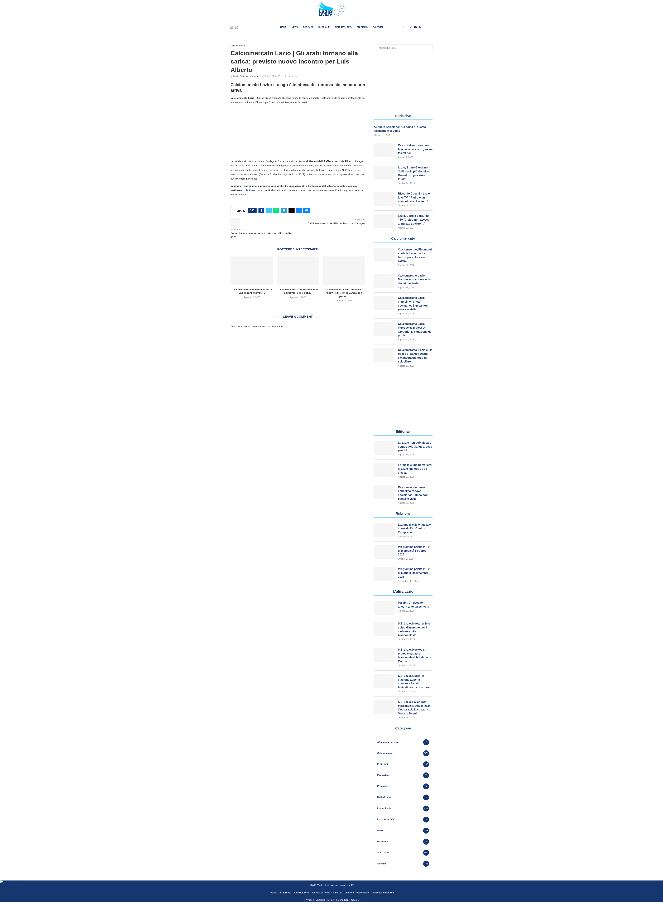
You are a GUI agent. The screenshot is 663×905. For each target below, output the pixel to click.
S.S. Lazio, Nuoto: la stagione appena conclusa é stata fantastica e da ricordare (414, 681)
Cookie (355, 899)
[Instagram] (411, 27)
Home (283, 27)
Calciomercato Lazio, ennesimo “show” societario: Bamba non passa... (343, 293)
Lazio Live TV (346, 885)
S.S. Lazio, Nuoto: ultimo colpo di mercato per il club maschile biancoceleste (414, 629)
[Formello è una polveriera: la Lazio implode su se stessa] (384, 470)
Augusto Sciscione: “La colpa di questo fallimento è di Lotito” (400, 128)
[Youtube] (415, 27)
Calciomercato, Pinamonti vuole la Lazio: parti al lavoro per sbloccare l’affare (415, 255)
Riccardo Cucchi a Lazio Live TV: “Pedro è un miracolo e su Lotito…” (414, 197)
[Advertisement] (297, 131)
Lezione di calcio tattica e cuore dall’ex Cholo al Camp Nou (414, 528)
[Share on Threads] (292, 210)
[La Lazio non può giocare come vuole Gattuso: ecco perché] (384, 448)
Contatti (378, 27)
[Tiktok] (424, 27)
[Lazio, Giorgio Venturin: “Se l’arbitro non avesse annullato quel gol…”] (384, 221)
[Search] (431, 27)
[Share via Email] (306, 210)
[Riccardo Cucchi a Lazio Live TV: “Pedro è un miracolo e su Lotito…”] (384, 199)
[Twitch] (420, 27)
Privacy (308, 899)
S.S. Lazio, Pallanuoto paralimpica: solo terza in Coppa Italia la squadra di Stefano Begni (414, 707)
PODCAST (308, 27)
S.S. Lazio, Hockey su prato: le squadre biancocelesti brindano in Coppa (414, 655)
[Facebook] (403, 27)
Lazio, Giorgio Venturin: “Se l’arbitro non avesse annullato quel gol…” (413, 219)
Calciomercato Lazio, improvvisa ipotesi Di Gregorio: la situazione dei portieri (415, 329)
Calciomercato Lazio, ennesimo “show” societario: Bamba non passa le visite (413, 303)
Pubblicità (319, 899)
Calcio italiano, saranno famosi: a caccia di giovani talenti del (415, 149)
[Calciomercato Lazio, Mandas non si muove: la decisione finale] (298, 271)
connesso (249, 326)
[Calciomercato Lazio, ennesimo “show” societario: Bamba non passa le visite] (344, 271)
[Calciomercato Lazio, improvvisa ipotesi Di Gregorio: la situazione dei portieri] (384, 329)
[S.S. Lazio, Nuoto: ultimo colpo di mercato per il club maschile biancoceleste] (384, 629)
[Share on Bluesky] (299, 210)
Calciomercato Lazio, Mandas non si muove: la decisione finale (414, 279)
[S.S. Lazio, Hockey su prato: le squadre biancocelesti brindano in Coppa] (384, 655)
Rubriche (324, 27)
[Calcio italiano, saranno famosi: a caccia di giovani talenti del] (384, 150)
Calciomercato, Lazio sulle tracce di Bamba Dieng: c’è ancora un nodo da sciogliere (415, 356)
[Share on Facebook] (261, 210)
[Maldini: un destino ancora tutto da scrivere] (384, 608)
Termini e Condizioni (338, 899)
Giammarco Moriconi (250, 76)
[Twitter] (407, 27)
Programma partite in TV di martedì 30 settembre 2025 (414, 573)
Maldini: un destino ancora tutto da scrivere (413, 604)
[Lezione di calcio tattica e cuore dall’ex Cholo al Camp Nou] (384, 530)
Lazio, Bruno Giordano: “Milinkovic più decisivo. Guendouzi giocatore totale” (414, 173)
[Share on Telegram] (284, 210)
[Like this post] (253, 210)
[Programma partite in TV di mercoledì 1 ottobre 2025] (384, 552)
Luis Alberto (249, 190)
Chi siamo (362, 27)
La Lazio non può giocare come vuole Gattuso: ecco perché (415, 446)
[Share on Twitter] (269, 210)
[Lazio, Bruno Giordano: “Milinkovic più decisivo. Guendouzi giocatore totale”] (384, 173)
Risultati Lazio (343, 27)
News (295, 27)
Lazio (322, 170)
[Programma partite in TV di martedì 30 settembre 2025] (384, 574)
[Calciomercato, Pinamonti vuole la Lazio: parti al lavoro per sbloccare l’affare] (251, 271)
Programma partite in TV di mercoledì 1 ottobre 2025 (414, 550)
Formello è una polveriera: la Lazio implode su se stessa (415, 468)
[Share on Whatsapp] (276, 210)
